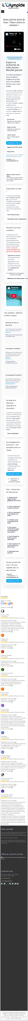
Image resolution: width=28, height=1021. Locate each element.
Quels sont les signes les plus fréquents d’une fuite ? (13, 500)
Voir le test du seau (13, 214)
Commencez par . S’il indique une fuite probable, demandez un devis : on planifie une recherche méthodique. (13, 514)
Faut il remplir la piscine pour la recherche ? (13, 538)
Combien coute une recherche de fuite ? (12, 521)
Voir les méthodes (12, 433)
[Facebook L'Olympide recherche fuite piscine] (18, 883)
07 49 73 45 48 (11, 576)
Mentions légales (14, 1016)
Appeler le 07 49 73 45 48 (14, 147)
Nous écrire (10, 151)
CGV (20, 1016)
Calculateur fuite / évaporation (17, 219)
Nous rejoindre (18, 1018)
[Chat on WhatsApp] (2, 883)
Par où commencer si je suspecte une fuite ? (13, 514)
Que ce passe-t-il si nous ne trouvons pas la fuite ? (13, 545)
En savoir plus (5, 824)
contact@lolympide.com (12, 161)
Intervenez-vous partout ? (13, 552)
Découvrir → (8, 332)
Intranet (12, 1018)
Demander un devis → (14, 143)
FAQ (23, 1016)
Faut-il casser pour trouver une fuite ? (13, 507)
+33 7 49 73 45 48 (5, 878)
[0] (26, 13)
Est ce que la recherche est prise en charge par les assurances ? (13, 530)
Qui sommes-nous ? (6, 1016)
